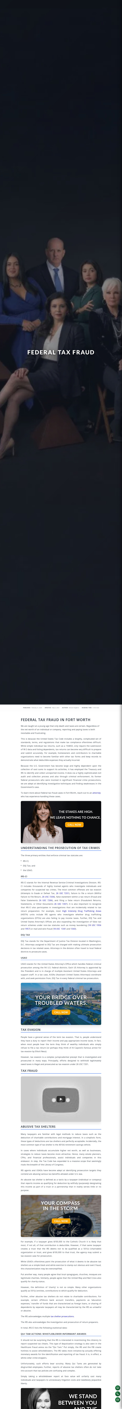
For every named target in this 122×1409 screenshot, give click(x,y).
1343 (73, 928)
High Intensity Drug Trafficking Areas (81, 911)
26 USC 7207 (60, 904)
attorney (97, 792)
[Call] (117, 1393)
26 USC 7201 (62, 893)
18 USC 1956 (94, 925)
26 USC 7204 (48, 896)
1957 (27, 928)
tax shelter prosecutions (62, 1316)
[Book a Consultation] (117, 1387)
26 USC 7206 (45, 900)
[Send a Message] (117, 1399)
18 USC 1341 (59, 928)
